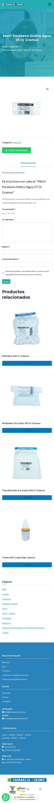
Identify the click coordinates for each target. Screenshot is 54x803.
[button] (47, 89)
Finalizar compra (10, 603)
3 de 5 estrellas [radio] (8, 213)
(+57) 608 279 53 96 (12, 762)
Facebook (6, 693)
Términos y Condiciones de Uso (15, 675)
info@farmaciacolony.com (14, 712)
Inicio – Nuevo (8, 613)
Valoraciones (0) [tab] (28, 163)
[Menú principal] (50, 4)
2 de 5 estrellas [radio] (6, 213)
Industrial (13, 46)
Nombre (6, 247)
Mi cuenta (6, 618)
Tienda (5, 632)
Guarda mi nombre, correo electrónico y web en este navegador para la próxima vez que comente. (27, 273)
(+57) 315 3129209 (12, 750)
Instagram (6, 701)
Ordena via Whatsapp (18, 150)
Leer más (27, 363)
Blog (4, 589)
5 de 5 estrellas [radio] (14, 213)
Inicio (4, 46)
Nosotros (6, 623)
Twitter (5, 697)
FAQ (4, 666)
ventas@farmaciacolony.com (16, 718)
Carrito (5, 594)
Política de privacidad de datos (15, 679)
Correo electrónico (10, 259)
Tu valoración (8, 219)
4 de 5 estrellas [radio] (11, 213)
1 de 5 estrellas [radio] (3, 213)
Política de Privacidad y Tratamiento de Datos (23, 627)
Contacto (6, 599)
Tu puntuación (9, 209)
